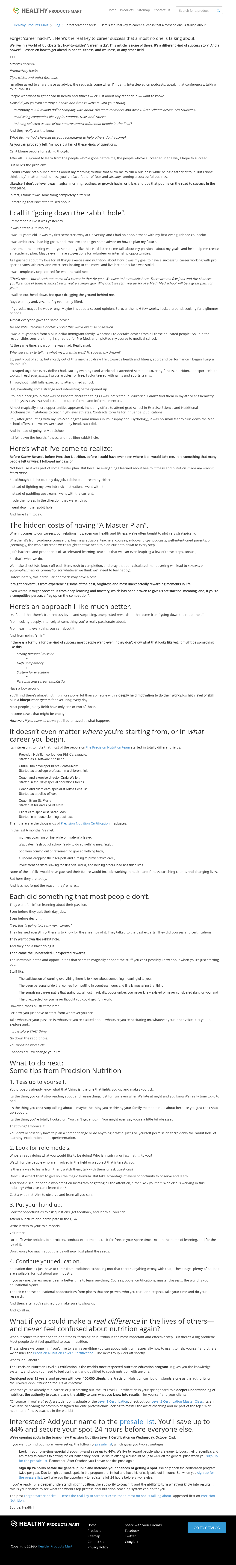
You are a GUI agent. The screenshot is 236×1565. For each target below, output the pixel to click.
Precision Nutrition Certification (85, 823)
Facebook (132, 1530)
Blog (56, 25)
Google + (131, 1541)
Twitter (130, 1536)
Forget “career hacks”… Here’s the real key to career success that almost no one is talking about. (98, 1496)
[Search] (218, 10)
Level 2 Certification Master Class (177, 1401)
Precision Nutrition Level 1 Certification (63, 1353)
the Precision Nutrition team (108, 747)
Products (127, 10)
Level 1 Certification (113, 1401)
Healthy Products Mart (31, 25)
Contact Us (162, 10)
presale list (137, 1421)
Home (111, 10)
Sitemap (143, 10)
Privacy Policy (98, 1547)
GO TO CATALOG (207, 1527)
